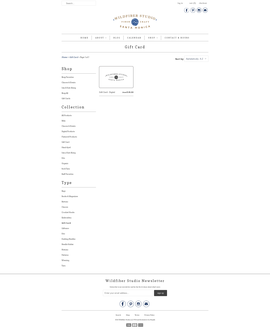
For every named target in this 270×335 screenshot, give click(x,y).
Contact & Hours (177, 38)
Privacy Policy (149, 315)
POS (135, 320)
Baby (63, 121)
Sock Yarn (66, 169)
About (101, 38)
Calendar (134, 38)
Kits (63, 158)
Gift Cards (66, 98)
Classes (65, 207)
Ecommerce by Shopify (147, 320)
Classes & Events (69, 82)
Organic (65, 163)
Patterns (65, 255)
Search (118, 315)
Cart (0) (192, 3)
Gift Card (135, 47)
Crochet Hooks (68, 212)
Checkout (203, 3)
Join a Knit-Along (69, 153)
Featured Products (69, 137)
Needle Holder (68, 244)
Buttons (65, 202)
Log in (180, 3)
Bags (64, 191)
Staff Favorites (67, 174)
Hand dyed (66, 147)
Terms (137, 315)
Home (84, 38)
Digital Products (68, 131)
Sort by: (179, 59)
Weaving (65, 260)
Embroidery (66, 218)
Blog (116, 38)
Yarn (63, 266)
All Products (67, 115)
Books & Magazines (70, 196)
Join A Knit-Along (69, 88)
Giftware (65, 228)
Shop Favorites (68, 77)
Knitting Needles (68, 239)
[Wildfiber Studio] (135, 22)
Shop (153, 38)
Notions (65, 250)
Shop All (65, 93)
